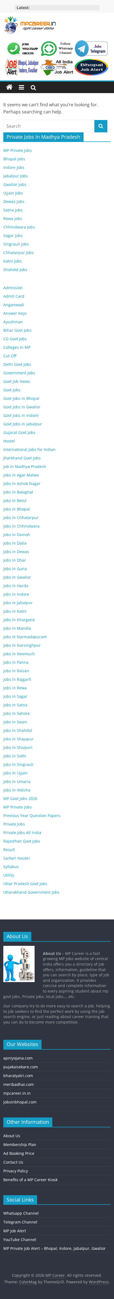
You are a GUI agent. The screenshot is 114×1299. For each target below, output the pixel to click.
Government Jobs (19, 372)
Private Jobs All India (22, 832)
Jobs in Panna (15, 662)
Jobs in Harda (15, 585)
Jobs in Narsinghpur (22, 645)
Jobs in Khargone (19, 619)
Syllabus (11, 866)
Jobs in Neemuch (19, 653)
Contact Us (13, 1162)
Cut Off (9, 355)
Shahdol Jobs (15, 269)
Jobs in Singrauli (18, 764)
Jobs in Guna (15, 568)
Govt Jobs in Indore (20, 415)
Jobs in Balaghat (18, 492)
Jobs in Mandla (17, 628)
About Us (11, 1135)
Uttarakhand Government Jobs (31, 892)
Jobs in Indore (16, 594)
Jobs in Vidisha (16, 790)
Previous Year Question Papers (31, 815)
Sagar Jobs (13, 235)
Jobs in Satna (15, 704)
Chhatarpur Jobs (18, 252)
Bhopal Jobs (14, 158)
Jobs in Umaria (16, 781)
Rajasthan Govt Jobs (21, 841)
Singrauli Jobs (16, 244)
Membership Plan (19, 1144)
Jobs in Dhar (14, 560)
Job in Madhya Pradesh (24, 466)
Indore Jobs (13, 167)
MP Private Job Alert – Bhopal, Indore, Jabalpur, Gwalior (54, 1248)
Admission (13, 287)
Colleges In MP (16, 347)
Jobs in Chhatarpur (20, 517)
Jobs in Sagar (15, 696)
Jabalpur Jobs (15, 176)
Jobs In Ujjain (15, 773)
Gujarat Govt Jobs (19, 432)
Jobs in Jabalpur (18, 602)
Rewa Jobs (12, 218)
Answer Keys (15, 313)
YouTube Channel (19, 1239)
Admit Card (13, 296)
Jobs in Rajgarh (17, 679)
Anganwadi (13, 304)
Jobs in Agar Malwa (21, 475)
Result (9, 849)
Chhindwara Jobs (19, 227)
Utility (8, 875)
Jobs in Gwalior (17, 577)
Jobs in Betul (15, 500)
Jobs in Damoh (16, 534)
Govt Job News (16, 381)
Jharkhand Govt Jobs (22, 458)
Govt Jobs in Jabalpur (22, 424)
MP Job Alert (14, 1230)
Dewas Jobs (13, 201)
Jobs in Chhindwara (21, 526)
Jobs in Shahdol (17, 730)
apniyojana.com (18, 1058)
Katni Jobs (12, 261)
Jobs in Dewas (16, 551)
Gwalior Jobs (14, 184)
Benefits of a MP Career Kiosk (30, 1179)
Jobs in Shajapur (18, 739)
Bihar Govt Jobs (17, 330)
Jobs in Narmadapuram (25, 636)
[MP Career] (9, 87)
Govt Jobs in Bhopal (21, 398)
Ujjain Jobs (13, 193)
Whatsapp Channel (21, 1213)
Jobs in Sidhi (14, 756)
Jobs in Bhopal (16, 509)
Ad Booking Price (18, 1153)
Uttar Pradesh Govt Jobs (25, 883)
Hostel (9, 441)
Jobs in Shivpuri (17, 747)
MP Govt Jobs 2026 (20, 798)
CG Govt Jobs (15, 338)
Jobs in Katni (15, 611)
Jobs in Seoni (15, 721)
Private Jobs (14, 824)
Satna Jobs (13, 210)
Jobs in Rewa (15, 687)
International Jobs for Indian (29, 449)
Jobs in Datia (15, 543)
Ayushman (13, 321)
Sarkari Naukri (16, 858)
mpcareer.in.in (17, 1093)
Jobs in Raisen (16, 670)
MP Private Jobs (17, 150)
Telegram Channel (20, 1222)
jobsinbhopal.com (20, 1102)
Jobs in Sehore (16, 713)
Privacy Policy (15, 1170)
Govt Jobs (11, 389)
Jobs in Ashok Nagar (21, 483)
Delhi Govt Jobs (17, 364)
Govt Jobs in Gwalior (21, 406)
